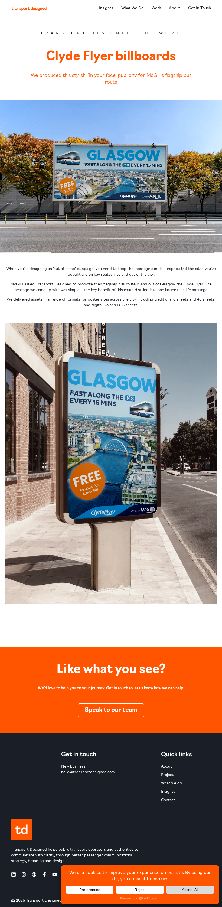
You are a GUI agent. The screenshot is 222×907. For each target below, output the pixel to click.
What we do (132, 8)
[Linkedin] (13, 874)
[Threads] (34, 874)
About (174, 8)
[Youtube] (54, 874)
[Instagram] (23, 874)
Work (156, 8)
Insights (106, 8)
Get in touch (199, 8)
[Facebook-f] (44, 874)
